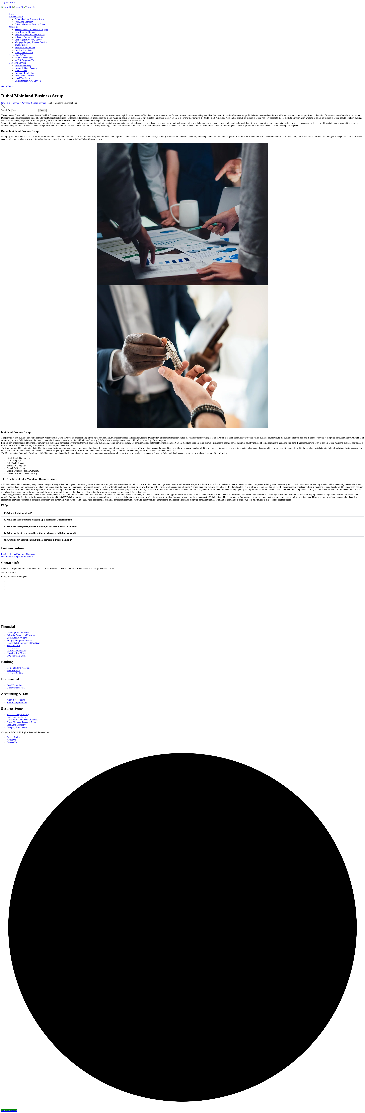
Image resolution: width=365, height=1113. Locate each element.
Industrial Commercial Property (29, 37)
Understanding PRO (16, 687)
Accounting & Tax (17, 55)
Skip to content (8, 2)
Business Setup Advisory (18, 714)
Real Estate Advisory (24, 75)
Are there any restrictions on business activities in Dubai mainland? (38, 540)
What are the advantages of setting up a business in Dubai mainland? (39, 519)
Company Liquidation (25, 73)
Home (12, 14)
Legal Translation (22, 78)
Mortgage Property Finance (19, 640)
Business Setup (16, 16)
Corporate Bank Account (26, 68)
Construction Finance (24, 50)
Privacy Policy (13, 737)
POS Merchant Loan (24, 52)
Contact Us (12, 742)
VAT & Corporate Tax (25, 60)
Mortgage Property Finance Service (31, 42)
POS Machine (21, 70)
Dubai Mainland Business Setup (29, 19)
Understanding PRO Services (28, 81)
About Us (11, 740)
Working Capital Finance (18, 632)
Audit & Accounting (24, 57)
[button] (182, 513)
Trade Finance (21, 45)
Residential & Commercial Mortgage (31, 29)
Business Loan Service (25, 47)
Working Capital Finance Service (29, 34)
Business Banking (23, 65)
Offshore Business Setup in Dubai (30, 24)
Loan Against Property (17, 638)
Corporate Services (17, 63)
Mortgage (13, 27)
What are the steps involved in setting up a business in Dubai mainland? (40, 533)
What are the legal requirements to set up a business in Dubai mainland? (40, 526)
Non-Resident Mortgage (25, 32)
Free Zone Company (24, 22)
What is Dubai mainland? (18, 513)
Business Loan (13, 648)
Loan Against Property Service (28, 40)
